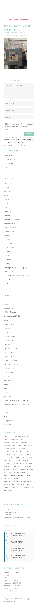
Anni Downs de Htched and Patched (16, 436)
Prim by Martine (9, 475)
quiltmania (7, 376)
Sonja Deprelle (9, 484)
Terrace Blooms (9, 159)
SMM (5, 388)
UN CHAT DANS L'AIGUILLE (13, 487)
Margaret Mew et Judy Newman (21, 466)
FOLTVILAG (8, 296)
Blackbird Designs (10, 442)
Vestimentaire (28, 487)
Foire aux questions (11, 512)
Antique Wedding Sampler (13, 439)
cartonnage (8, 235)
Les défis (7, 463)
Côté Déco (8, 244)
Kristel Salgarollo (10, 312)
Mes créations (9, 324)
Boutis (6, 203)
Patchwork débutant (11, 348)
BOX (5, 207)
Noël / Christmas (19, 469)
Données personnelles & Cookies (17, 517)
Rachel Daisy (8, 155)
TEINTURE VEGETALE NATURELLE (16, 400)
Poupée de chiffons (11, 360)
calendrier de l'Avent (25, 445)
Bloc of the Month (10, 199)
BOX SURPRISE (22, 442)
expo (6, 288)
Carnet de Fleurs (10, 231)
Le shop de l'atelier (17, 463)
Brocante (7, 445)
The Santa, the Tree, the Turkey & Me (17, 405)
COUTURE (26, 448)
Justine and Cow (26, 457)
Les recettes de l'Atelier (12, 316)
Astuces (7, 191)
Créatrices (7, 264)
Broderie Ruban (9, 223)
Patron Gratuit (9, 472)
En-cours (27, 451)
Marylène (23, 33)
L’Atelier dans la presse (13, 509)
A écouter (7, 183)
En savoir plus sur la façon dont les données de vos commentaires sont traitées (18, 142)
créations (7, 451)
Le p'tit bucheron (23, 460)
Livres (6, 320)
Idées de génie (9, 308)
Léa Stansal (29, 463)
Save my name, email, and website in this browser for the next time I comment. (18, 126)
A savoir (7, 187)
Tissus (6, 413)
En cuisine (7, 454)
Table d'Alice (19, 484)
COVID (6, 256)
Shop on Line (8, 384)
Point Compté (9, 352)
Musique (7, 328)
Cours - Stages (18, 448)
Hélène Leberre (9, 457)
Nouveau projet (9, 336)
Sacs (24, 481)
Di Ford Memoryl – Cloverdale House (17, 276)
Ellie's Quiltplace (17, 451)
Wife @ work (8, 425)
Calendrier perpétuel (11, 227)
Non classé (8, 332)
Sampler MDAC (9, 380)
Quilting (6, 478)
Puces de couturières (11, 364)
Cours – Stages (9, 248)
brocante (7, 211)
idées (6, 304)
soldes (6, 392)
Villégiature (8, 421)
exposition (19, 454)
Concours (7, 239)
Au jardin (7, 195)
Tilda (5, 409)
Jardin (17, 457)
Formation (7, 300)
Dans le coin (8, 272)
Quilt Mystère (8, 372)
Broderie (7, 215)
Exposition (7, 292)
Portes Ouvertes (9, 356)
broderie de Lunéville (11, 219)
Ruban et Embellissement (13, 481)
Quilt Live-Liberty (10, 368)
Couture (7, 252)
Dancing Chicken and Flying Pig (15, 268)
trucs (5, 417)
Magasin (7, 466)
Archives (7, 515)
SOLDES (7, 171)
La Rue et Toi (8, 163)
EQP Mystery (8, 284)
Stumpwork (8, 396)
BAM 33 (6, 167)
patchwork (29, 469)
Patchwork (8, 344)
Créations (7, 260)
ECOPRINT (7, 280)
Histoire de (27, 454)
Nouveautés (8, 340)
